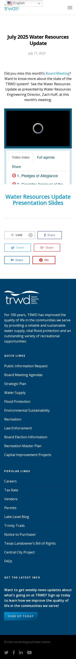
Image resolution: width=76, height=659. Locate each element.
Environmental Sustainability (27, 410)
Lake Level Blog (16, 516)
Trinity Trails (14, 525)
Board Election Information (25, 437)
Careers (10, 481)
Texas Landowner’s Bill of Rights (30, 543)
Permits (10, 508)
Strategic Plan (15, 383)
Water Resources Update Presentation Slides (38, 200)
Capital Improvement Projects (27, 454)
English (18, 3)
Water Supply (15, 392)
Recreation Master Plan (22, 446)
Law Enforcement (18, 428)
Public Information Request (26, 366)
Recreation (12, 419)
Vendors (11, 499)
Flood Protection (17, 401)
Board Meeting (57, 73)
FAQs (8, 561)
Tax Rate (11, 490)
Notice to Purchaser (20, 534)
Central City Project (19, 552)
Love (23, 235)
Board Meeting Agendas (23, 375)
